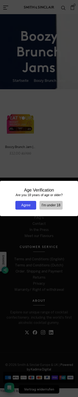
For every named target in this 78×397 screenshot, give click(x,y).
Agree (26, 205)
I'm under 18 (51, 205)
